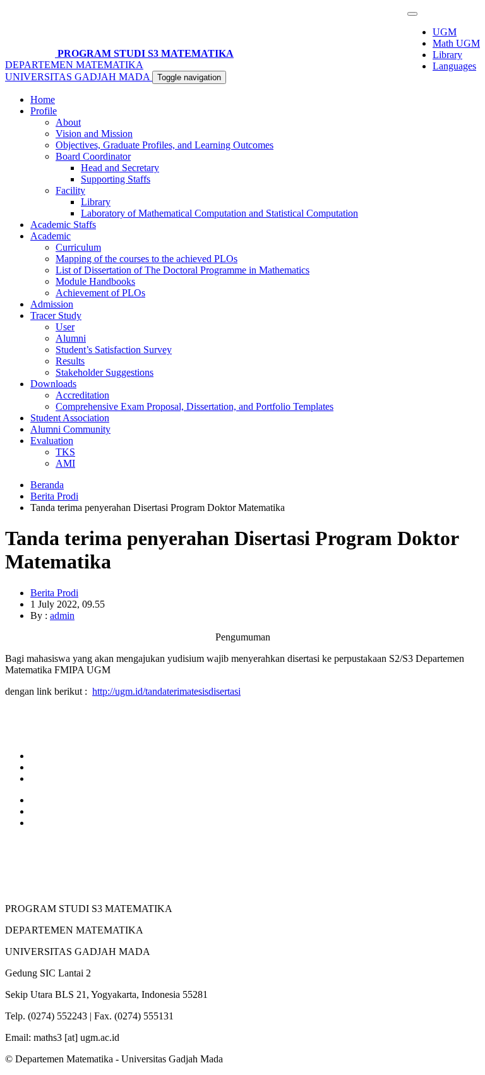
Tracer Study (55, 315)
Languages (454, 66)
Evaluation (51, 440)
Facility (70, 190)
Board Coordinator (93, 156)
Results (70, 361)
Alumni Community (70, 429)
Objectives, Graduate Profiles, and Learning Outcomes (164, 145)
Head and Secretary (120, 167)
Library (447, 54)
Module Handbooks (95, 281)
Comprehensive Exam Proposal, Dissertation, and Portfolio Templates (194, 406)
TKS (65, 452)
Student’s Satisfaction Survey (114, 349)
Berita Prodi (54, 496)
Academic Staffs (63, 224)
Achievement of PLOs (100, 292)
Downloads (53, 383)
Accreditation (82, 395)
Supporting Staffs (115, 179)
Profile (43, 110)
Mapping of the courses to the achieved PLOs (146, 258)
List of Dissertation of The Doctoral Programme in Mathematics (182, 270)
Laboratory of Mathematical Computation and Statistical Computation (219, 213)
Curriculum (78, 247)
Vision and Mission (94, 133)
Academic (50, 236)
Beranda (47, 484)
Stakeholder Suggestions (104, 372)
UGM (445, 32)
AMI (65, 463)
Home (42, 99)
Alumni (71, 338)
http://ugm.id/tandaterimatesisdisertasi (166, 691)
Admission (51, 304)
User (65, 326)
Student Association (69, 417)
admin (62, 615)
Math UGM (456, 43)
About (68, 122)
